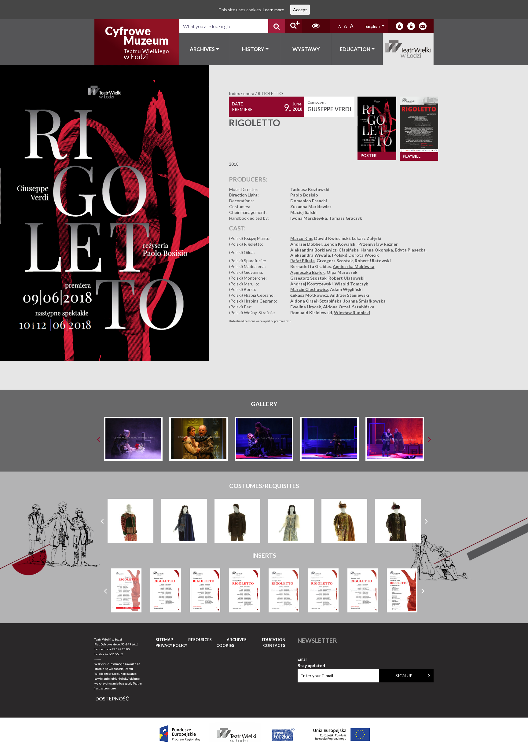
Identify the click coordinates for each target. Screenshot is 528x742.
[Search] (276, 26)
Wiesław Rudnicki (352, 312)
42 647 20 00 (121, 649)
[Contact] (423, 26)
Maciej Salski (303, 212)
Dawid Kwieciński (332, 238)
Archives (202, 49)
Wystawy (306, 49)
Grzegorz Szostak (335, 260)
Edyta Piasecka (410, 249)
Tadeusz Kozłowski (309, 189)
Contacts (274, 645)
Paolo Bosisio (304, 194)
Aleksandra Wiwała (310, 255)
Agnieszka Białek (307, 272)
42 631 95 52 (114, 654)
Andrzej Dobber (306, 244)
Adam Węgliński (346, 289)
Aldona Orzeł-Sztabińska (316, 300)
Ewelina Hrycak (305, 306)
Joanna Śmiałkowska (364, 300)
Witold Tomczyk (351, 283)
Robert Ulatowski (373, 260)
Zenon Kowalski (340, 244)
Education (355, 49)
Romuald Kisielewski (311, 312)
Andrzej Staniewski (349, 295)
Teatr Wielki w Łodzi (408, 49)
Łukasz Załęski (366, 238)
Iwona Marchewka (308, 218)
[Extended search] (293, 26)
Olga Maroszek (342, 272)
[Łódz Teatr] (137, 42)
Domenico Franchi (308, 200)
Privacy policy (171, 645)
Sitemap (164, 639)
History (253, 49)
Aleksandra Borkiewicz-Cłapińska (324, 249)
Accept (300, 9)
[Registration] (411, 26)
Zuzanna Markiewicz (311, 206)
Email (311, 659)
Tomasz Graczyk (345, 218)
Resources (200, 639)
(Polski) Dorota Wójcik (355, 255)
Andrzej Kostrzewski (311, 283)
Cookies (225, 645)
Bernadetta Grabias (310, 266)
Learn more (273, 9)
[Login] (399, 26)
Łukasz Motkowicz (309, 295)
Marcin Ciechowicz (309, 289)
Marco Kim (301, 238)
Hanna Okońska (377, 249)
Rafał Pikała (302, 260)
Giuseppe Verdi (329, 109)
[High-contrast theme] (316, 26)
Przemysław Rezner (378, 244)
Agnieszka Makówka (353, 266)
